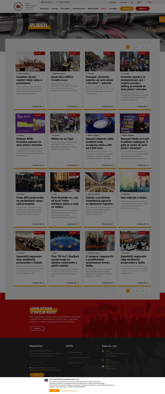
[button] (69, 390)
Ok (55, 390)
